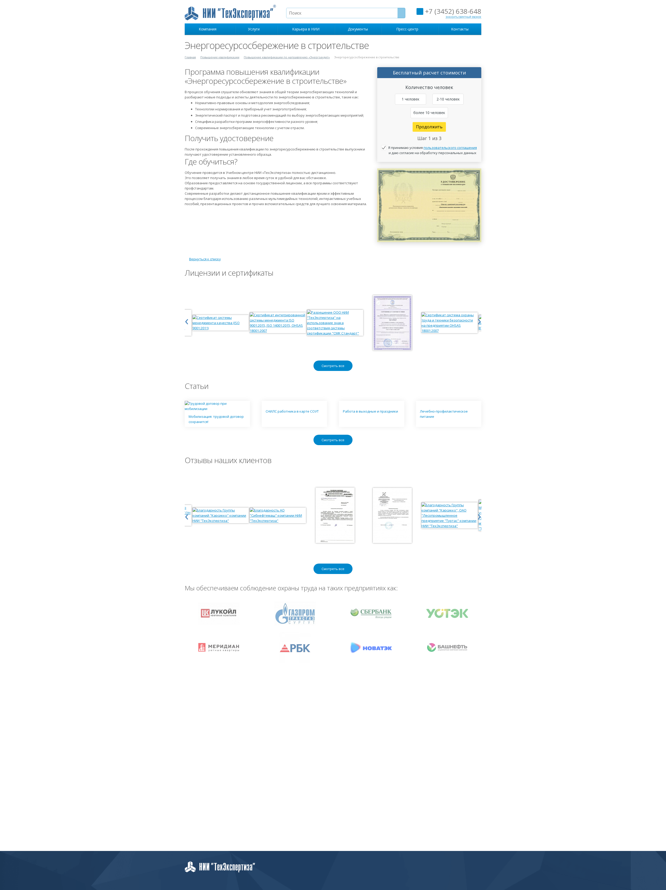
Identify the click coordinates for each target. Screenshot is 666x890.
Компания (209, 29)
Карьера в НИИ (305, 29)
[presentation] (187, 320)
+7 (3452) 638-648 (452, 11)
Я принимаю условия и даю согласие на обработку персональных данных (432, 150)
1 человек (410, 99)
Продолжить (429, 127)
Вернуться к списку (205, 259)
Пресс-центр (408, 29)
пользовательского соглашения (450, 147)
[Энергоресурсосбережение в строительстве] (429, 171)
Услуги (255, 29)
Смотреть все (333, 365)
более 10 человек (429, 112)
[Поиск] (401, 13)
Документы (358, 29)
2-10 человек (448, 99)
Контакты (460, 29)
